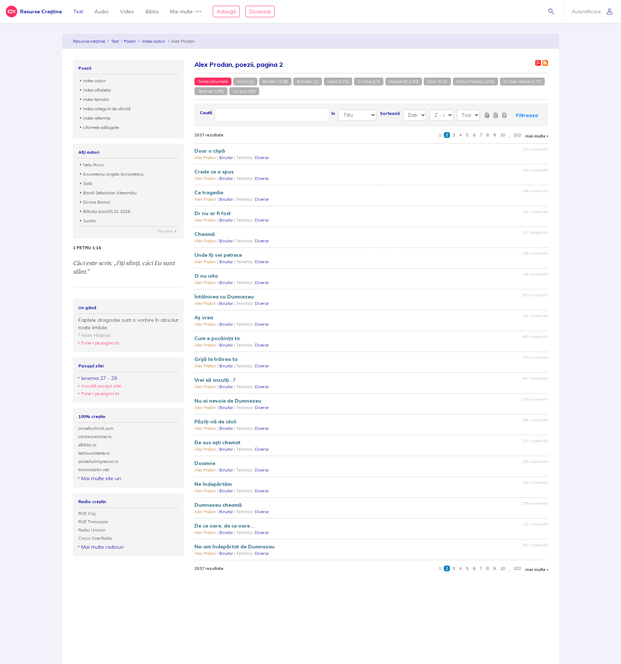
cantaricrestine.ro (95, 436)
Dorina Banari (96, 202)
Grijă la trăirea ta (216, 359)
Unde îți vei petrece (218, 255)
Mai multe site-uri (101, 478)
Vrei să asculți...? (214, 380)
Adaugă (226, 11)
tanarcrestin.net (93, 469)
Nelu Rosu (93, 164)
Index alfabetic (97, 90)
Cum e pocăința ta (217, 338)
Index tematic (96, 99)
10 (502, 135)
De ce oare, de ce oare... (224, 526)
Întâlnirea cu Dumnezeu (224, 296)
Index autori (154, 41)
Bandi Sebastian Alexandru (110, 192)
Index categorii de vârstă (106, 108)
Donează (260, 11)
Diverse (261, 157)
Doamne (204, 463)
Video (127, 11)
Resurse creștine (89, 41)
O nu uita (206, 276)
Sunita (89, 220)
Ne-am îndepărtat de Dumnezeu (234, 546)
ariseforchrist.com (96, 428)
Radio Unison (91, 530)
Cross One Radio (95, 538)
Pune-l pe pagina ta (100, 342)
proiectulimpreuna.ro (98, 461)
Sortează (390, 113)
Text (78, 11)
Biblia (152, 11)
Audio (102, 11)
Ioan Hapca (95, 335)
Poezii (130, 41)
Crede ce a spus (214, 171)
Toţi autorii (165, 231)
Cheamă (204, 234)
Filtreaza (527, 115)
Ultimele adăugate (101, 127)
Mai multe (181, 11)
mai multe (535, 136)
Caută (206, 112)
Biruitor (226, 157)
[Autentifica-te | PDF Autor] (538, 63)
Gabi (87, 183)
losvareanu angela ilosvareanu (113, 174)
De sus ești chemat (217, 442)
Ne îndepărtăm (213, 484)
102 (517, 135)
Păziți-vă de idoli (215, 421)
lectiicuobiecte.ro (94, 453)
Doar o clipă (209, 151)
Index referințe (96, 118)
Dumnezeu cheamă (218, 505)
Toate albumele (213, 81)
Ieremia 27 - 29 (99, 378)
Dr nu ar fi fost (212, 213)
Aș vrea (203, 317)
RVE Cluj (87, 513)
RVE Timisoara (93, 521)
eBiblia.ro (87, 444)
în (333, 113)
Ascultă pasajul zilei (101, 386)
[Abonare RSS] (545, 63)
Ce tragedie (208, 192)
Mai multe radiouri (102, 547)
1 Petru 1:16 (87, 248)
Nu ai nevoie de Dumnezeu (227, 401)
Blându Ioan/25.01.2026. (107, 211)
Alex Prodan (205, 157)
